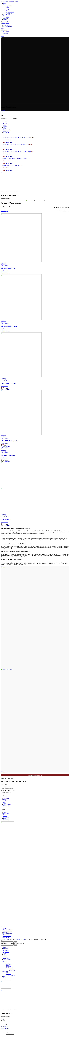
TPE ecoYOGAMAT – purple (9, 441)
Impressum (5, 932)
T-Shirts (7, 9)
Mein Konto (6, 817)
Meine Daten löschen (7, 933)
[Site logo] (5, 21)
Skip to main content (13, 1)
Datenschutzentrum (7, 931)
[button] (4, 265)
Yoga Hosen (8, 5)
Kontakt (5, 816)
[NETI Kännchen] (20, 487)
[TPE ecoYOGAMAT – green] (21, 319)
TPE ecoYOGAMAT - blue (23, 144)
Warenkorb (5, 818)
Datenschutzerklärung (8, 929)
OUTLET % (6, 132)
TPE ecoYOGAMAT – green (9, 326)
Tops (7, 8)
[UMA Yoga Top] (7, 165)
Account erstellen (4, 1026)
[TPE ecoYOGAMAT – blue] (21, 261)
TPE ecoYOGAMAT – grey (8, 383)
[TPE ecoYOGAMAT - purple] (10, 151)
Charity (7, 17)
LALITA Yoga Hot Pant (20, 158)
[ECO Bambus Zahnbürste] (4, 447)
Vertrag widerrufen (5, 1028)
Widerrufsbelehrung (7, 936)
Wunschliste (5, 819)
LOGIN (5, 979)
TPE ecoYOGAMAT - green (23, 137)
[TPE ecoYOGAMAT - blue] (10, 144)
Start (2, 206)
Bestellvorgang (6, 813)
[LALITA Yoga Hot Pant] (9, 158)
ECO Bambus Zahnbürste (8, 455)
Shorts (7, 7)
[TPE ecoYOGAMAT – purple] (21, 434)
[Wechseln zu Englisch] (5, 19)
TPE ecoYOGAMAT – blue (8, 268)
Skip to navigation (5, 1)
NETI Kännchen (5, 519)
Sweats (7, 10)
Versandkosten (9, 142)
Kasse (4, 814)
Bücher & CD (9, 13)
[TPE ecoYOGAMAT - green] (10, 137)
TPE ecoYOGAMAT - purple (24, 151)
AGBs (4, 928)
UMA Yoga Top (15, 165)
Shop (4, 812)
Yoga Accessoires (10, 12)
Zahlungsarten (6, 937)
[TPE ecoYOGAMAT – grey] (21, 377)
